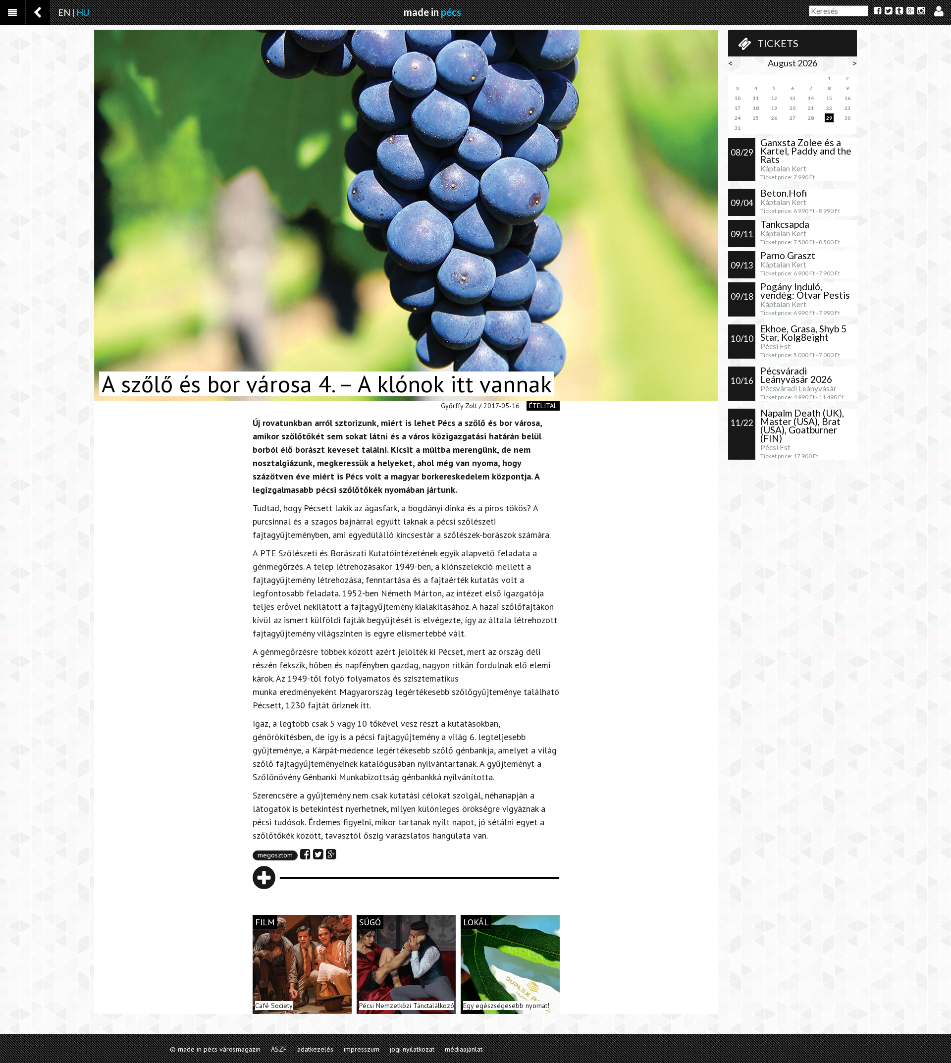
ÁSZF (279, 1049)
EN (64, 12)
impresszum (361, 1049)
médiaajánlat (463, 1049)
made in (432, 12)
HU (82, 12)
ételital (543, 405)
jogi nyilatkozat (412, 1049)
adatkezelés (315, 1049)
